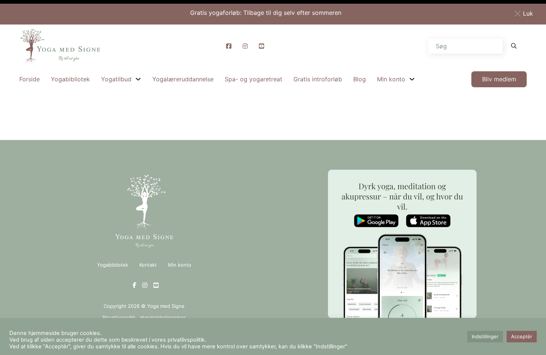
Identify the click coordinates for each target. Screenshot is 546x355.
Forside (29, 79)
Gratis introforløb (317, 79)
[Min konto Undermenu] (412, 79)
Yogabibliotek (70, 79)
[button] (525, 13)
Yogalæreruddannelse (183, 79)
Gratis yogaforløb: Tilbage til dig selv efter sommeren (265, 12)
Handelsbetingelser (163, 317)
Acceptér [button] (521, 336)
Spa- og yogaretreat (253, 79)
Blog (359, 79)
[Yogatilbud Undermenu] (138, 79)
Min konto (391, 79)
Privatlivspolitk (119, 317)
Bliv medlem (499, 79)
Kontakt (148, 265)
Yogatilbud (116, 79)
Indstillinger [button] (485, 336)
